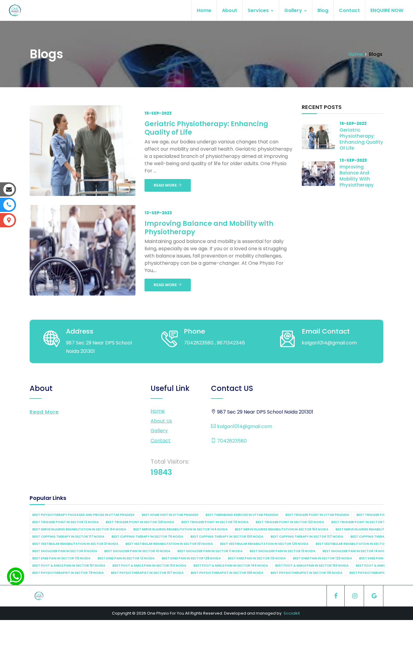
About (229, 10)
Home (204, 10)
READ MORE (166, 185)
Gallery (293, 10)
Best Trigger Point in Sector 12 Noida (65, 522)
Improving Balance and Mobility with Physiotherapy (209, 228)
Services (259, 10)
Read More (44, 411)
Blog (322, 10)
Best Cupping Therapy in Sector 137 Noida (307, 536)
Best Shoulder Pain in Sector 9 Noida (64, 551)
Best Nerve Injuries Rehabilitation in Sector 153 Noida (281, 529)
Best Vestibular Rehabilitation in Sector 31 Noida (75, 544)
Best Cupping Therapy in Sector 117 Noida (68, 536)
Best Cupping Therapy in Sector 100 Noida (226, 536)
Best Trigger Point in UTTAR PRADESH (317, 515)
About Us (161, 420)
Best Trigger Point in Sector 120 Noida (290, 522)
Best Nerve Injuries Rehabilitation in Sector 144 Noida (180, 529)
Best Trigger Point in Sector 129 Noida (365, 522)
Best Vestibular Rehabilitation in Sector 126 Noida (264, 544)
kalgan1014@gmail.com (244, 426)
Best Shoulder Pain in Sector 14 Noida (356, 551)
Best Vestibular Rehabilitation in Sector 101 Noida (169, 544)
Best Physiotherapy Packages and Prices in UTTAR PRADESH (83, 515)
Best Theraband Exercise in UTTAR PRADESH (242, 515)
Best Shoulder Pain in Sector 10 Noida (137, 551)
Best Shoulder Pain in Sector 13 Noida (282, 551)
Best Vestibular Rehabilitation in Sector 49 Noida (359, 544)
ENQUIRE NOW (386, 10)
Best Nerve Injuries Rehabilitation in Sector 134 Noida (79, 529)
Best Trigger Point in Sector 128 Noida (140, 522)
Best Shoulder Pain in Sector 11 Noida (209, 551)
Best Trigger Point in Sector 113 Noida (215, 522)
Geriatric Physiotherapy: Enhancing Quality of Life (206, 128)
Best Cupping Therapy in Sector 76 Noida (147, 536)
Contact (349, 10)
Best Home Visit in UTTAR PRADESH (170, 515)
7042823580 (231, 440)
